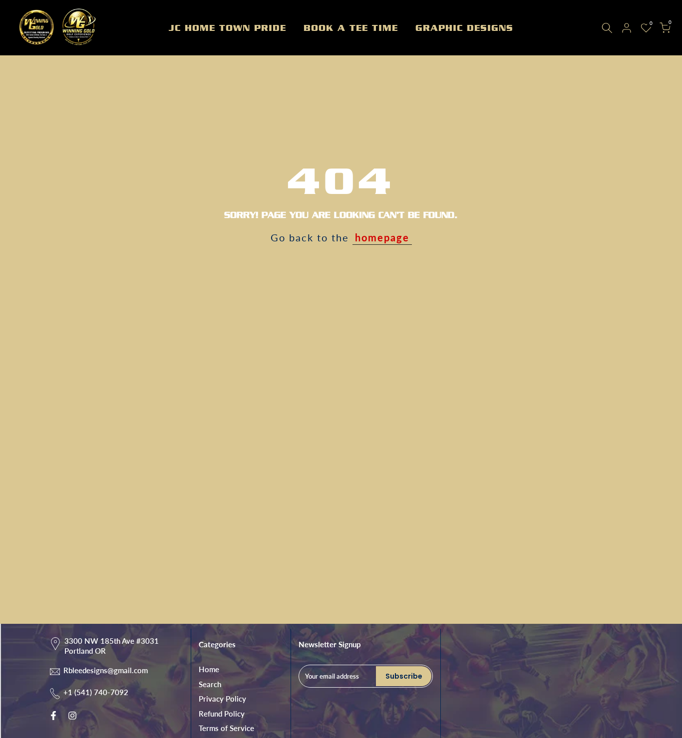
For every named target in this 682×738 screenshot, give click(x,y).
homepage (382, 237)
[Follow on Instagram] (72, 716)
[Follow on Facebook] (53, 716)
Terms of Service (226, 728)
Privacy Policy (222, 698)
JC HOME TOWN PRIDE (227, 28)
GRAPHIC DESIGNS (464, 28)
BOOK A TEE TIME (351, 28)
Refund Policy (222, 713)
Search (210, 684)
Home (209, 669)
